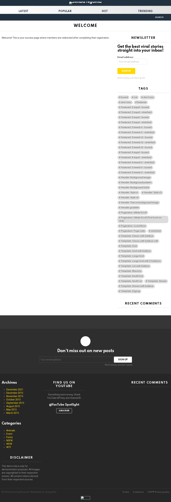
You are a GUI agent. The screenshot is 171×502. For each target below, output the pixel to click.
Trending (145, 11)
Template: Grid (129, 246)
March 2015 (12, 413)
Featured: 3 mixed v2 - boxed (136, 137)
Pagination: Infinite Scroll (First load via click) (140, 219)
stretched (156, 231)
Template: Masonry (131, 271)
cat (135, 97)
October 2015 (13, 399)
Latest (23, 11)
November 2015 (14, 396)
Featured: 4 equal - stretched (136, 157)
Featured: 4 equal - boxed (135, 152)
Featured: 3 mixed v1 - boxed (136, 127)
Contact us (138, 492)
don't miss (148, 97)
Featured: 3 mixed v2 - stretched (138, 142)
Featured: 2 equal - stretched (136, 112)
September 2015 (15, 403)
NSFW (9, 440)
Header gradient (130, 208)
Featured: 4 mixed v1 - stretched (137, 162)
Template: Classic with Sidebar (137, 236)
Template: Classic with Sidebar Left (139, 241)
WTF (8, 447)
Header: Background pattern (136, 182)
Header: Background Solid (135, 187)
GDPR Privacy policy (158, 492)
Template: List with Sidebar (135, 266)
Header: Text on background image (139, 203)
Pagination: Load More (133, 226)
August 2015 (13, 406)
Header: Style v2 (153, 193)
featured (141, 102)
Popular (64, 11)
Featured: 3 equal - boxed (135, 117)
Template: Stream (157, 281)
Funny (9, 437)
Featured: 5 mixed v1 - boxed (136, 167)
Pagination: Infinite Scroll (134, 213)
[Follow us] (151, 17)
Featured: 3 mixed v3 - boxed (136, 147)
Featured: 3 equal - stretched (136, 122)
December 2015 (14, 393)
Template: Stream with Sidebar (137, 286)
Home (125, 492)
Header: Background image (135, 177)
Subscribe (64, 411)
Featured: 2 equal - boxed (135, 107)
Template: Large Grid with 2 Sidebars (141, 261)
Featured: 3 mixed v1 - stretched (137, 132)
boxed (124, 97)
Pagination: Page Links (133, 231)
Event (9, 433)
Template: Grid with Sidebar (136, 251)
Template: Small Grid (132, 276)
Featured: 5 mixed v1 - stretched (137, 172)
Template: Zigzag (130, 291)
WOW (9, 444)
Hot (105, 11)
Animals (10, 430)
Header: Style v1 (129, 193)
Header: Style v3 (129, 198)
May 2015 (11, 409)
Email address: (125, 57)
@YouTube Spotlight (64, 404)
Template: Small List (131, 281)
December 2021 (14, 389)
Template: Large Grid (132, 256)
